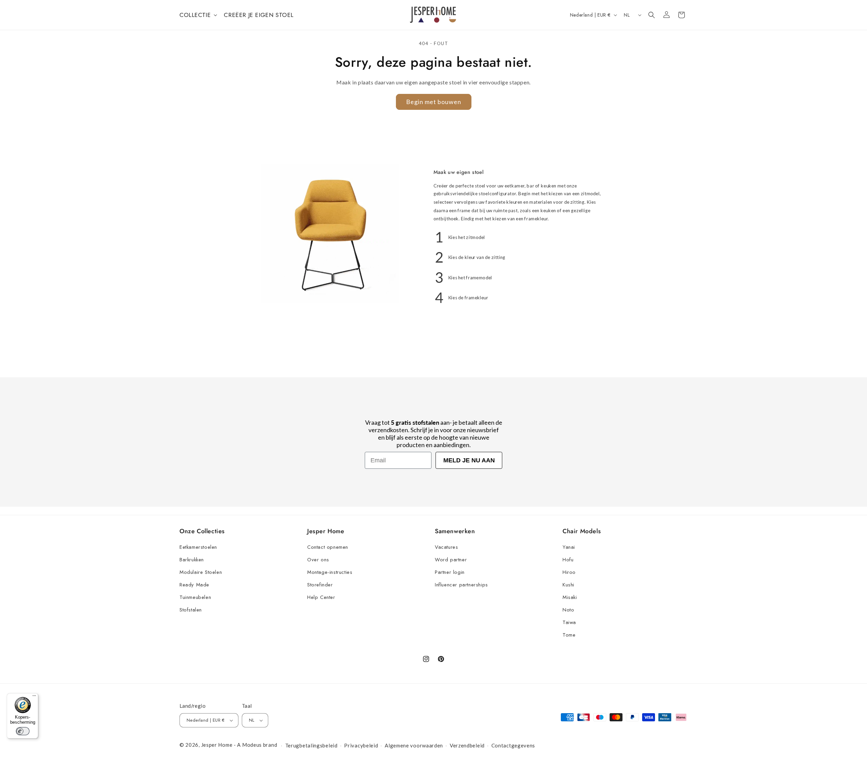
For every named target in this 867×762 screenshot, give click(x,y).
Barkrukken (191, 559)
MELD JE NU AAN (469, 460)
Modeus (252, 745)
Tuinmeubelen (195, 597)
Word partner (451, 559)
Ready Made (194, 584)
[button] (197, 15)
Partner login (450, 572)
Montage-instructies (329, 572)
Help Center (321, 597)
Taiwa (569, 622)
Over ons (318, 559)
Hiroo (569, 572)
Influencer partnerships (461, 584)
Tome (569, 635)
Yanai (569, 547)
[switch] (22, 731)
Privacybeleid (361, 745)
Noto (568, 610)
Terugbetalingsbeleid (311, 745)
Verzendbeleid (467, 745)
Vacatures (446, 547)
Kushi (568, 584)
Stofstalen (190, 610)
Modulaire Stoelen (200, 572)
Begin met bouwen (433, 101)
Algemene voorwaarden (414, 745)
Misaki (570, 597)
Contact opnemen (327, 547)
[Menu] (34, 697)
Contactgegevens (513, 745)
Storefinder (320, 584)
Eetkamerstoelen (198, 547)
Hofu (568, 559)
